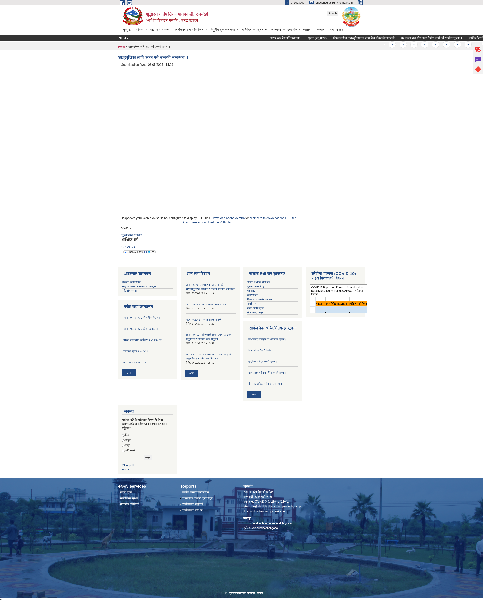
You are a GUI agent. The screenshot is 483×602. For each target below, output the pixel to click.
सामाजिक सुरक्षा (129, 498)
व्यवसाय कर (252, 295)
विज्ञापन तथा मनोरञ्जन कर (259, 299)
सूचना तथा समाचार (131, 235)
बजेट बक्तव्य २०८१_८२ (135, 362)
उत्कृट (128, 440)
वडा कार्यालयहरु (159, 30)
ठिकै (127, 434)
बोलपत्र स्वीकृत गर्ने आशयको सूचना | (265, 383)
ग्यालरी (307, 30)
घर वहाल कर (253, 290)
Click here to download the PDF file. (207, 222)
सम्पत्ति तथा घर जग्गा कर (258, 282)
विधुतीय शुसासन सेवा (222, 30)
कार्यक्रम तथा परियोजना (189, 30)
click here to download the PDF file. (273, 218)
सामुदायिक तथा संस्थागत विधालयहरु (139, 286)
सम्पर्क (320, 30)
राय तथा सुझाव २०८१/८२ (135, 351)
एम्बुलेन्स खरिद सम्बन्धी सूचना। (262, 361)
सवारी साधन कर (254, 303)
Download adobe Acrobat (229, 218)
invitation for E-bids (259, 350)
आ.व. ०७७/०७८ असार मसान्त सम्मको (203, 319)
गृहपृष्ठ (127, 30)
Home (121, 46)
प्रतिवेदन (246, 30)
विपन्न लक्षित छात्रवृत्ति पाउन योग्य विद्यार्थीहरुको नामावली (343, 38)
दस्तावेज (292, 30)
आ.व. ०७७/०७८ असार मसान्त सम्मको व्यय (206, 304)
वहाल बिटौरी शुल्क (255, 308)
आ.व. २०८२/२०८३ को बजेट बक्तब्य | (141, 328)
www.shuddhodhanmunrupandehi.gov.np (268, 523)
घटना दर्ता (126, 492)
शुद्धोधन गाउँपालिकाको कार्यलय (258, 491)
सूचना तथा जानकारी (269, 30)
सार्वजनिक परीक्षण (192, 510)
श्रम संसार (336, 30)
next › (467, 44)
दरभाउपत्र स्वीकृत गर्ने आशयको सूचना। (267, 339)
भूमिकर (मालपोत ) (255, 286)
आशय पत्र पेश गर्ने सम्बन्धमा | (265, 38)
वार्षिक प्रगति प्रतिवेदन (195, 492)
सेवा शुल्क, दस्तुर (255, 312)
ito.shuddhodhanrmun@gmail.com (264, 511)
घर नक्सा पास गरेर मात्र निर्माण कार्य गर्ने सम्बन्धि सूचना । (411, 38)
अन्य (129, 372)
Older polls (128, 465)
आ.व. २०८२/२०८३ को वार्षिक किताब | (141, 317)
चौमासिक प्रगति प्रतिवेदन (197, 498)
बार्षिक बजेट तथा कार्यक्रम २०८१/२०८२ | (143, 339)
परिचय (140, 30)
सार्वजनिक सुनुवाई (192, 504)
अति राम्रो (130, 450)
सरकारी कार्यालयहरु (131, 282)
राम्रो (127, 445)
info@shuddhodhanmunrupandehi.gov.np (275, 506)
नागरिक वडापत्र (129, 504)
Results (126, 469)
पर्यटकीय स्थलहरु (130, 290)
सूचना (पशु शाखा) (296, 38)
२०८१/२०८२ (128, 247)
